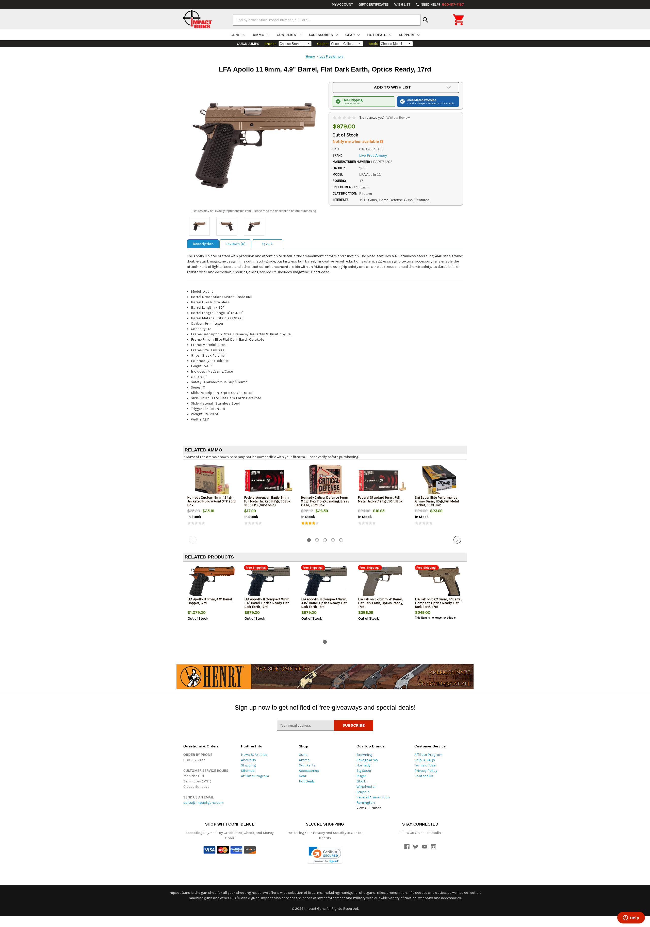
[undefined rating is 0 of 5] (345, 117)
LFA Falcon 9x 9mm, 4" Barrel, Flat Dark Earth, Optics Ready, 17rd (380, 603)
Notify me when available (356, 141)
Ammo (258, 34)
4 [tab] (333, 540)
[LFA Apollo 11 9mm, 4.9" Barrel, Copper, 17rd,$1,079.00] (212, 582)
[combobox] (326, 19)
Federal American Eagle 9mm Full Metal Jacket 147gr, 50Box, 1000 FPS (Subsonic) (267, 501)
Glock (361, 781)
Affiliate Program (255, 776)
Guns (235, 34)
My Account (342, 4)
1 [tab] (309, 540)
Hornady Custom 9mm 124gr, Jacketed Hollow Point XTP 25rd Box (211, 501)
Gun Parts (286, 34)
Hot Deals (376, 34)
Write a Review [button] (398, 117)
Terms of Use (424, 765)
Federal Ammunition (373, 797)
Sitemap (248, 770)
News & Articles (254, 755)
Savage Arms (367, 760)
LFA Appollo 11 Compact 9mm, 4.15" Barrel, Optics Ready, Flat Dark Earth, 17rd (324, 603)
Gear (350, 34)
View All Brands (368, 808)
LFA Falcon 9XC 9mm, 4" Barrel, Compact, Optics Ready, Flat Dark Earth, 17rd (438, 603)
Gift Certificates (374, 4)
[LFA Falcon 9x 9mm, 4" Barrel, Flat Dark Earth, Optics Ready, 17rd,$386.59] (382, 582)
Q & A (267, 243)
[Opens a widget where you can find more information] (631, 918)
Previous (193, 540)
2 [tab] (317, 540)
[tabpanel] (212, 498)
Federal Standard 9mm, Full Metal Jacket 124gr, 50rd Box (380, 499)
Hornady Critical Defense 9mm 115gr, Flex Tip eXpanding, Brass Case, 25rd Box (325, 501)
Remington (365, 802)
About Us (248, 760)
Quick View (212, 480)
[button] (325, 854)
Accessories (320, 34)
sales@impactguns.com (203, 802)
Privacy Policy (425, 770)
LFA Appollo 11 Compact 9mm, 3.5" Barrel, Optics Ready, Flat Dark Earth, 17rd (267, 603)
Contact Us (423, 776)
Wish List (402, 4)
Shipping (248, 765)
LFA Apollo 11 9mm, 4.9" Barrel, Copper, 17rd (210, 601)
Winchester (366, 786)
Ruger (361, 776)
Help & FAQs (424, 760)
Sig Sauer (363, 770)
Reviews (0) (235, 243)
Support (407, 34)
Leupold (362, 792)
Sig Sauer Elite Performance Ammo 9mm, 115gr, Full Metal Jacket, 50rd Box (437, 501)
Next (457, 540)
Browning (364, 755)
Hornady (363, 765)
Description (203, 243)
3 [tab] (325, 540)
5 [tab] (341, 540)
